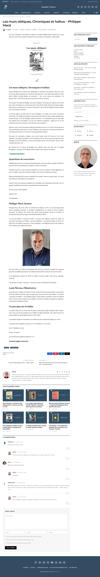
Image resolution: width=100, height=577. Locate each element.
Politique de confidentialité (58, 567)
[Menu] (97, 12)
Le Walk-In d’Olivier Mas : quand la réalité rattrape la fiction (36, 426)
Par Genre (46, 12)
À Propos (25, 567)
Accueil (16, 12)
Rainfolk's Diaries (48, 6)
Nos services (73, 567)
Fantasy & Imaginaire (79, 53)
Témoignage (14, 347)
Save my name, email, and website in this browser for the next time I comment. (24, 536)
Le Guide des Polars (78, 49)
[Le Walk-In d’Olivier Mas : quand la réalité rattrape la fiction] (36, 417)
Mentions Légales (43, 567)
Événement (74, 12)
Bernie (9, 29)
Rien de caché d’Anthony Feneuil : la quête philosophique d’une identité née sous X (59, 405)
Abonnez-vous (78, 116)
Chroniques (37, 12)
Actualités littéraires (25, 12)
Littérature (56, 12)
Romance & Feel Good (79, 54)
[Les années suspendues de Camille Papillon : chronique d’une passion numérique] (36, 395)
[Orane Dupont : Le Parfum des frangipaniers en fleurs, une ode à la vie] (13, 395)
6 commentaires (43, 29)
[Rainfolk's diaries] (5, 7)
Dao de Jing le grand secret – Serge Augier (21, 362)
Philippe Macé (11, 482)
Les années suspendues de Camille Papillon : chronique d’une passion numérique (34, 405)
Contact (83, 12)
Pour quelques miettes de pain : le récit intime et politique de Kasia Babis (13, 427)
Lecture (34, 29)
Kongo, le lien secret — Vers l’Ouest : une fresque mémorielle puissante (26, 1)
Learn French (66, 12)
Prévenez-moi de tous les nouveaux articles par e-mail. (19, 543)
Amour (6, 347)
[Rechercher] (95, 12)
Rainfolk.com (57, 571)
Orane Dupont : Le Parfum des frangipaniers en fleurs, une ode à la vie (13, 405)
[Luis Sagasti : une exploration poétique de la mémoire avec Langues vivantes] (59, 417)
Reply (67, 447)
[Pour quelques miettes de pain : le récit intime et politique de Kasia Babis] (13, 417)
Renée (9, 462)
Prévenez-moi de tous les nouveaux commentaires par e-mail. (20, 539)
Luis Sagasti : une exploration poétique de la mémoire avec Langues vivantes (58, 427)
